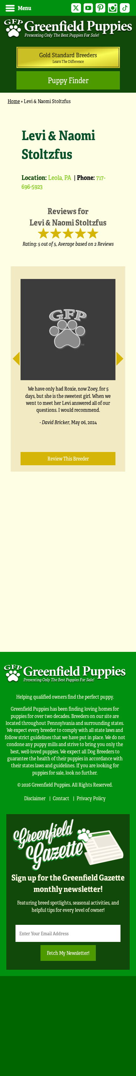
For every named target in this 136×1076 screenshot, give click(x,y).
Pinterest (100, 8)
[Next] (116, 356)
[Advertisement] (68, 571)
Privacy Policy (91, 798)
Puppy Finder (68, 80)
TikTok (125, 8)
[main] (68, 374)
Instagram (113, 8)
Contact (61, 798)
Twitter (76, 8)
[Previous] (20, 356)
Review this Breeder (68, 458)
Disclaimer (35, 798)
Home (14, 101)
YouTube (88, 8)
